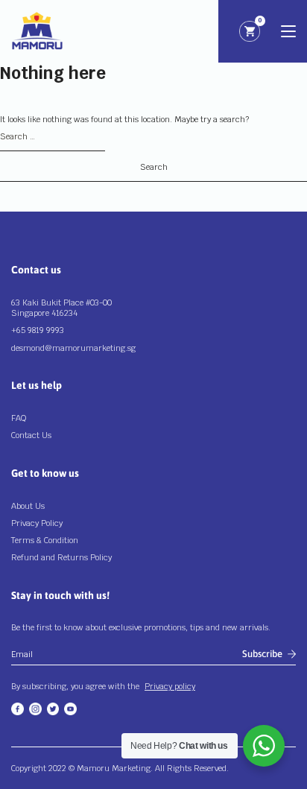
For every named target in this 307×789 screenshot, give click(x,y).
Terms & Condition (44, 540)
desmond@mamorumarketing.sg (73, 348)
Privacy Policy (37, 523)
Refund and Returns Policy (61, 557)
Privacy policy (170, 686)
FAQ (18, 418)
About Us (28, 506)
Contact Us (31, 435)
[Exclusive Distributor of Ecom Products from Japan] (37, 31)
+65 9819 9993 (37, 330)
